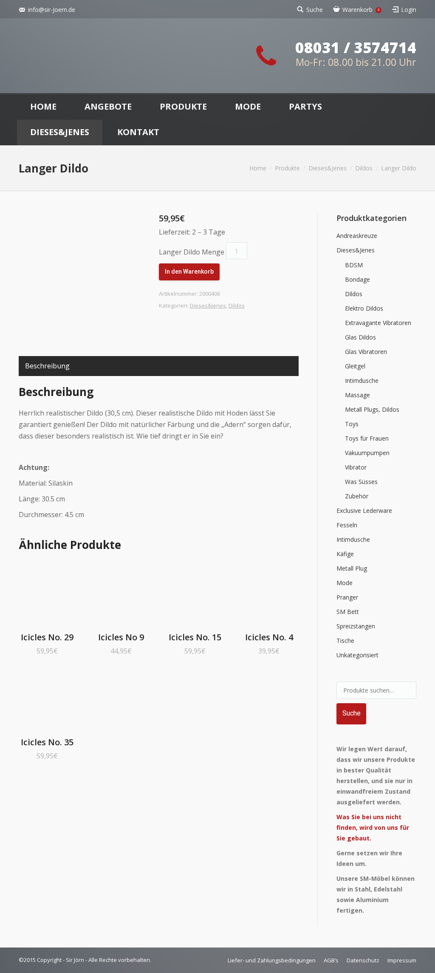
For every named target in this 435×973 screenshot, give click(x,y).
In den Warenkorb (189, 271)
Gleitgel (355, 366)
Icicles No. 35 (47, 742)
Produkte (287, 168)
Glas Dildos (360, 337)
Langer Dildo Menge (191, 252)
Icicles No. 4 (269, 637)
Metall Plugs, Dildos (372, 409)
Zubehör (356, 496)
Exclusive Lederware (364, 510)
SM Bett (347, 612)
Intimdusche (362, 380)
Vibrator (356, 467)
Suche (314, 10)
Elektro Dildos (364, 308)
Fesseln (346, 525)
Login (408, 10)
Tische (345, 640)
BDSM (354, 265)
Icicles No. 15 (195, 637)
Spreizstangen (355, 626)
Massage (357, 395)
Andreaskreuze (356, 236)
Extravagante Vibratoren (378, 323)
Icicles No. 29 (47, 637)
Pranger (347, 597)
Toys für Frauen (367, 438)
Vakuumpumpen (367, 453)
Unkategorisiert (357, 655)
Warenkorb (360, 10)
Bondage (357, 279)
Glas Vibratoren (366, 352)
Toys (352, 424)
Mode (344, 583)
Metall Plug (351, 568)
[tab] (47, 366)
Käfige (345, 554)
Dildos (364, 168)
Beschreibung (47, 366)
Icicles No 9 (121, 637)
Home (257, 168)
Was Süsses (361, 482)
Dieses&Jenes (327, 168)
